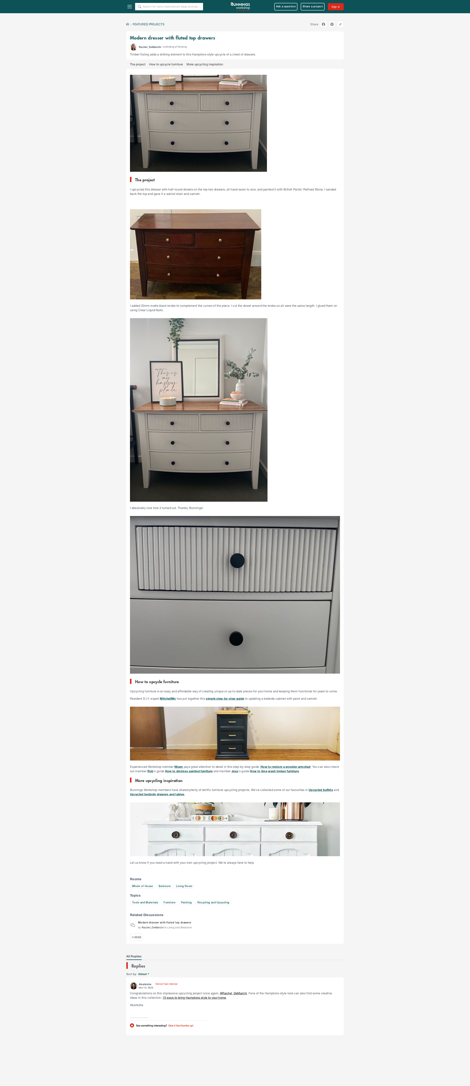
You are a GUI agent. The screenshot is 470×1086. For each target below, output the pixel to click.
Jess (235, 771)
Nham (178, 766)
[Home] (127, 24)
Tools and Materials (145, 903)
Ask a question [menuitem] (286, 7)
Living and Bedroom (179, 927)
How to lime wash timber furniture (274, 771)
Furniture (170, 903)
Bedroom (165, 886)
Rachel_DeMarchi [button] (150, 46)
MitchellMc (168, 698)
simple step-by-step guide (225, 698)
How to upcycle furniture (166, 64)
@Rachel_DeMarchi (233, 993)
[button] (133, 47)
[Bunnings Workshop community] (240, 6)
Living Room (184, 886)
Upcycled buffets (321, 790)
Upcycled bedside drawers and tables (157, 794)
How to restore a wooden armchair (286, 766)
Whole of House (142, 886)
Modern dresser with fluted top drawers (164, 923)
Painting (186, 903)
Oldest (142, 974)
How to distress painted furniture (189, 771)
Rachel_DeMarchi (153, 927)
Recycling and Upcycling (213, 903)
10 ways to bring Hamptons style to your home (194, 997)
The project (138, 64)
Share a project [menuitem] (313, 7)
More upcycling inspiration (205, 64)
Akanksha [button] (145, 984)
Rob (150, 771)
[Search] (139, 6)
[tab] (134, 956)
